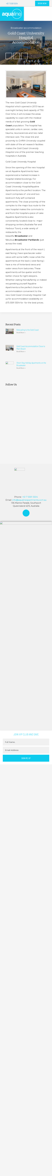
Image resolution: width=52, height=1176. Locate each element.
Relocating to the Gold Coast (28, 330)
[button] (47, 14)
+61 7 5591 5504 (30, 497)
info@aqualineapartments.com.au (29, 500)
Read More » (21, 333)
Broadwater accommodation (26, 28)
